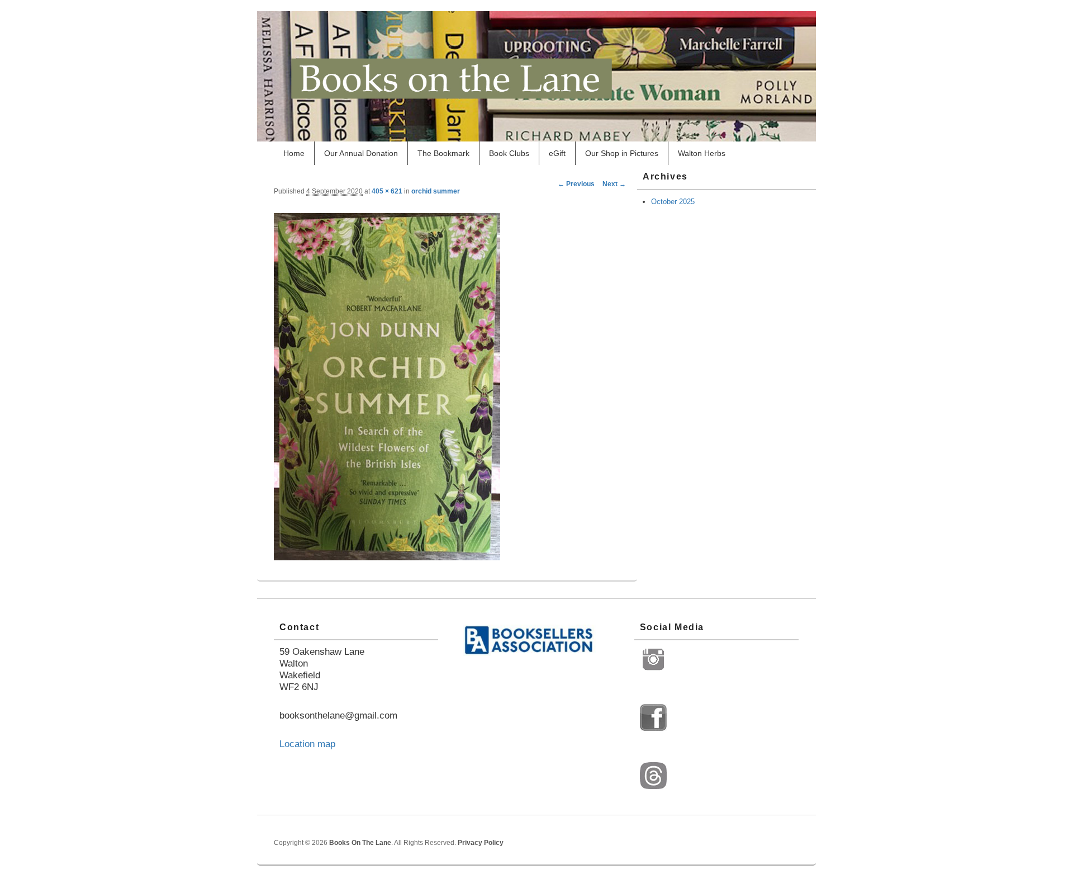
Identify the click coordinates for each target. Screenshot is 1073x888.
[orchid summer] (387, 557)
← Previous (576, 184)
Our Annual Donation (361, 153)
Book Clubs (509, 153)
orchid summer (435, 191)
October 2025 (673, 201)
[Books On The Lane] (536, 138)
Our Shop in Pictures (621, 153)
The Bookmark (443, 153)
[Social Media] (653, 670)
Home (294, 153)
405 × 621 (387, 191)
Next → (614, 184)
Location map (307, 744)
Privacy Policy (481, 843)
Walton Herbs (701, 153)
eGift (557, 153)
